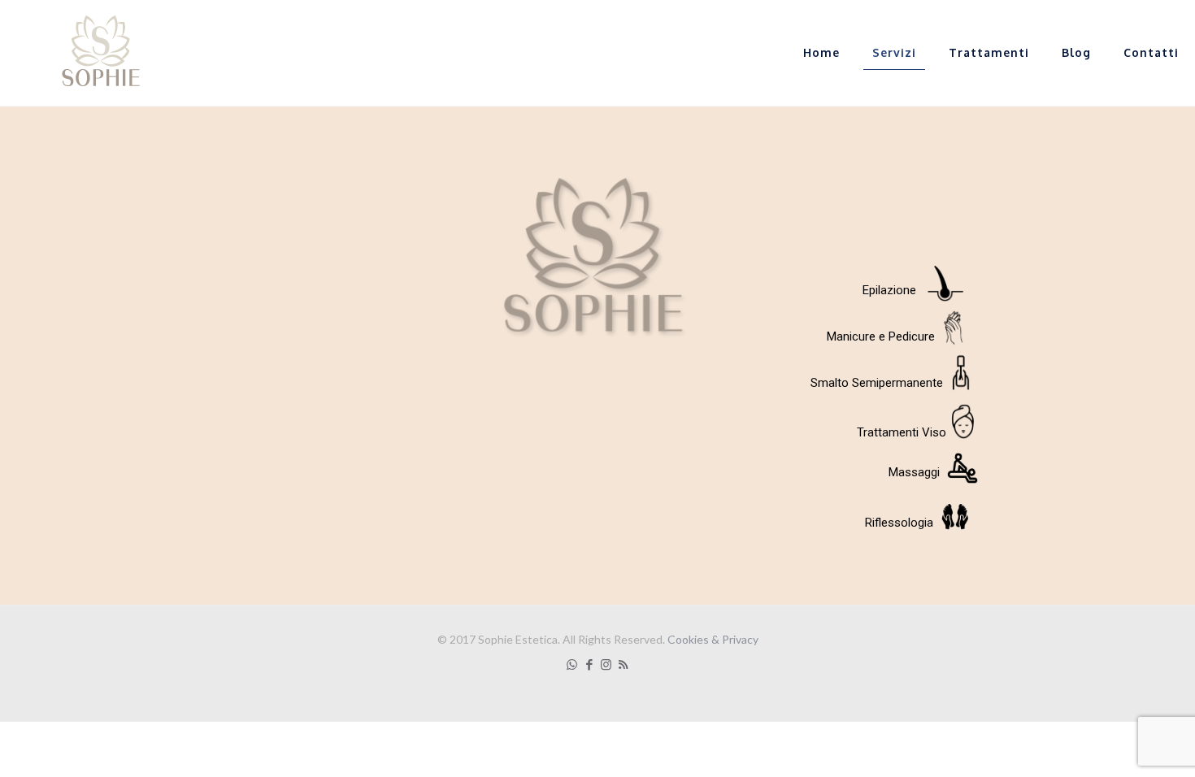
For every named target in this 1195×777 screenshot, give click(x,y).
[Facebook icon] (589, 664)
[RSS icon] (623, 664)
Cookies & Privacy (712, 639)
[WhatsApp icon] (572, 664)
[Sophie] (97, 53)
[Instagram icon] (606, 664)
